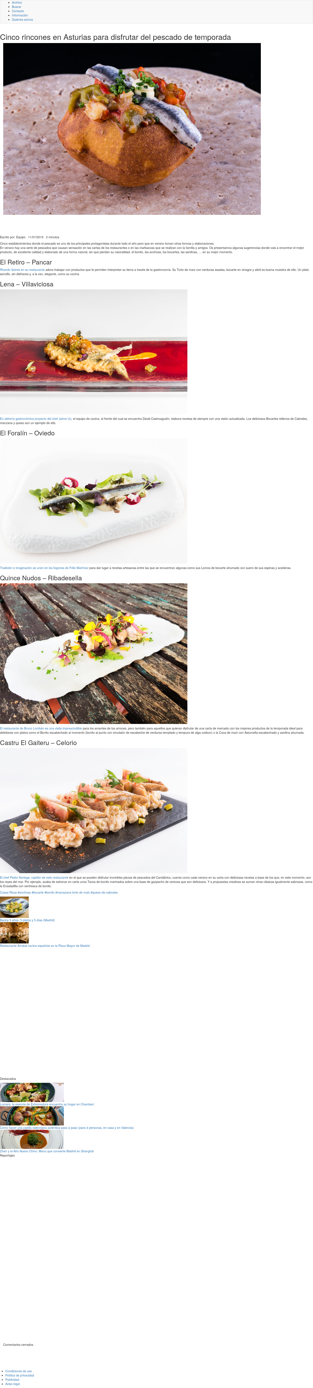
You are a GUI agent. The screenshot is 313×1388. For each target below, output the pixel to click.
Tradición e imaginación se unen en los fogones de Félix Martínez (44, 568)
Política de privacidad (19, 1375)
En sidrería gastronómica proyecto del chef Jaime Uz (35, 418)
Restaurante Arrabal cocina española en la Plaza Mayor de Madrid (45, 945)
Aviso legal (12, 1384)
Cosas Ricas (8, 892)
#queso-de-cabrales (104, 892)
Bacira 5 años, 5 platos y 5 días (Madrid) (27, 920)
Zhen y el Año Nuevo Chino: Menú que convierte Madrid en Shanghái (47, 1151)
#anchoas (24, 892)
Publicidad (12, 1379)
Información (20, 15)
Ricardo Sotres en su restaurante (23, 269)
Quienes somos (22, 19)
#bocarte (38, 892)
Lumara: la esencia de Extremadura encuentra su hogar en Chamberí (47, 1104)
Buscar (16, 6)
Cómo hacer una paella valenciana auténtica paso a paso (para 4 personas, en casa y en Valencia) (67, 1127)
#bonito (50, 892)
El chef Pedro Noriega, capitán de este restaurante (34, 877)
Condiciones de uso (18, 1371)
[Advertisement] (104, 224)
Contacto (18, 11)
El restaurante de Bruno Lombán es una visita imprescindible (41, 728)
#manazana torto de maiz (72, 892)
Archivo (17, 2)
